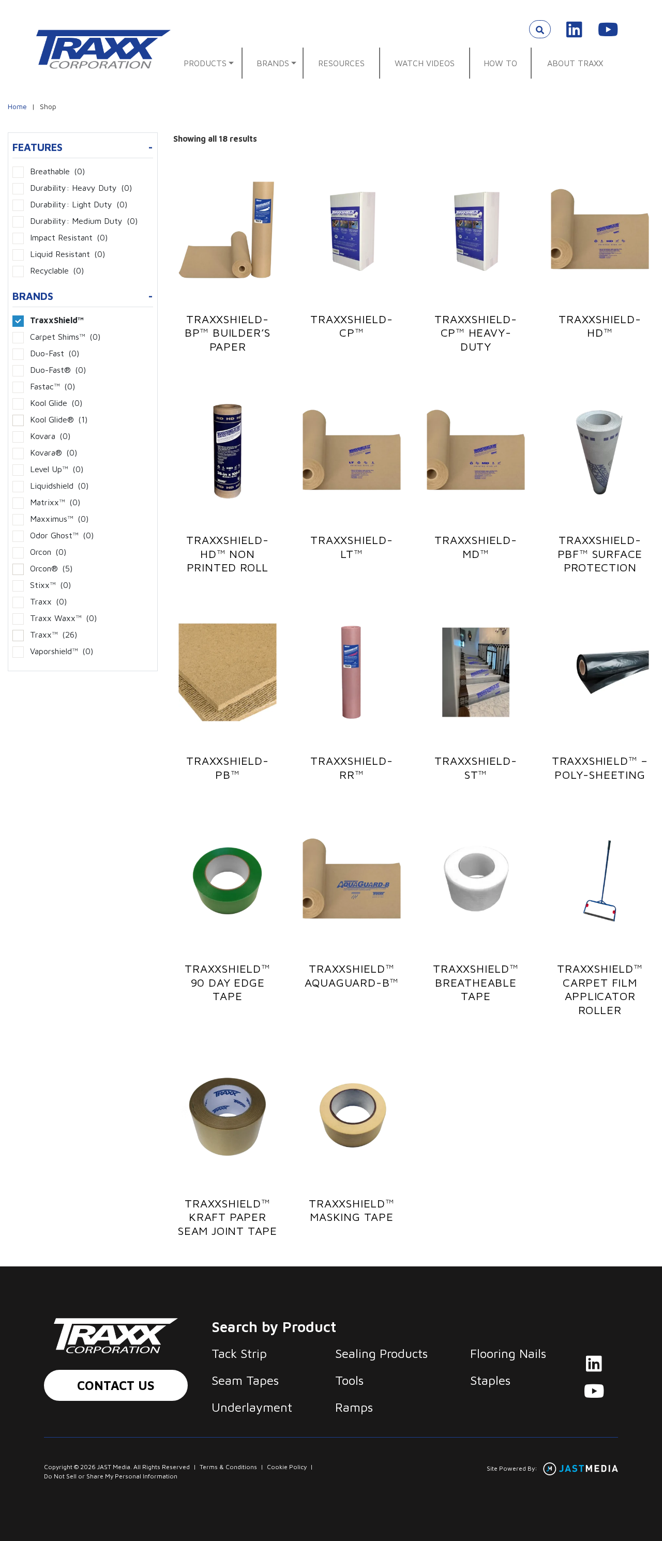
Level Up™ (56, 469)
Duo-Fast (54, 353)
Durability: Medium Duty (84, 220)
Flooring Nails (508, 1353)
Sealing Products (381, 1353)
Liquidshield (59, 485)
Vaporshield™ (61, 651)
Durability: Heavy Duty (81, 187)
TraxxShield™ (57, 320)
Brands (273, 63)
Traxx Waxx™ (63, 618)
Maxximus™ (59, 518)
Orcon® (51, 568)
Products (205, 63)
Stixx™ (50, 585)
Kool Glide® (58, 419)
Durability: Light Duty (78, 204)
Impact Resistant (69, 237)
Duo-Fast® (58, 369)
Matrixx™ (55, 502)
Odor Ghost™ (62, 535)
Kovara (50, 436)
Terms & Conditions (228, 1467)
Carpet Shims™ (65, 336)
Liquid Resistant (67, 254)
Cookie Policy (287, 1467)
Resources (341, 63)
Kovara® (53, 452)
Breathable (57, 171)
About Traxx (575, 63)
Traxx (48, 601)
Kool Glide (56, 402)
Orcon (48, 551)
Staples (490, 1380)
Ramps (354, 1407)
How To (500, 63)
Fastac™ (52, 386)
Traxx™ (53, 634)
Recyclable (57, 270)
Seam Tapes (245, 1380)
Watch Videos (425, 63)
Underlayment (252, 1407)
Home (17, 106)
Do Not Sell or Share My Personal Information (110, 1476)
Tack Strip (239, 1353)
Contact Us (116, 1385)
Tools (349, 1380)
